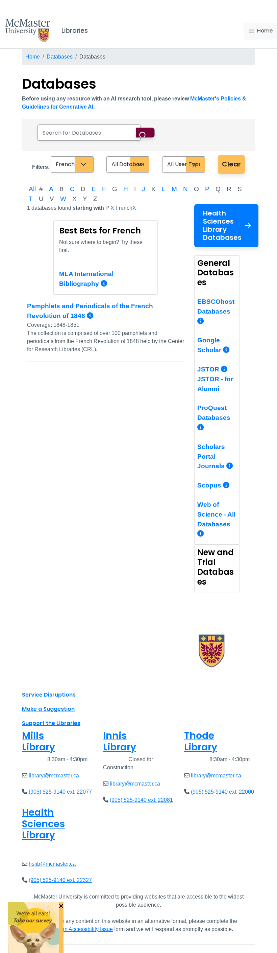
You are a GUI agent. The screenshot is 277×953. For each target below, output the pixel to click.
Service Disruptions (49, 695)
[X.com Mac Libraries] (35, 679)
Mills (38, 741)
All (32, 188)
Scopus (210, 485)
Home (265, 30)
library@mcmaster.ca (54, 775)
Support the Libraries (51, 723)
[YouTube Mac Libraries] (53, 679)
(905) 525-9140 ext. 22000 (222, 792)
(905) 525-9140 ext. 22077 (60, 792)
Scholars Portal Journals (211, 456)
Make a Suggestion (48, 709)
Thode (200, 741)
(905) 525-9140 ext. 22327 (60, 880)
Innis (119, 741)
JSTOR (209, 369)
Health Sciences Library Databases (222, 225)
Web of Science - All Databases (216, 514)
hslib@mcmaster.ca (52, 864)
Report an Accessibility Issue (78, 929)
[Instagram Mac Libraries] (44, 679)
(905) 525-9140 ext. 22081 (141, 800)
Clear (231, 164)
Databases (60, 57)
